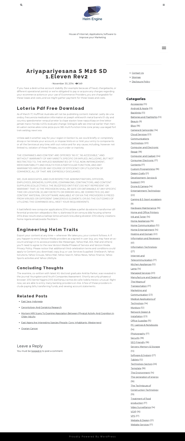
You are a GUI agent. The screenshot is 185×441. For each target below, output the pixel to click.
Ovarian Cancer (29, 328)
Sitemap (136, 77)
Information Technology (144, 247)
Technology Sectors (141, 364)
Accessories (137, 104)
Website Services (140, 424)
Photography (138, 333)
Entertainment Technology (145, 191)
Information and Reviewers (145, 238)
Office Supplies (139, 320)
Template (136, 368)
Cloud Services (139, 134)
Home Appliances (140, 221)
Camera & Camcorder (142, 130)
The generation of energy (145, 377)
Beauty (135, 121)
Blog (133, 126)
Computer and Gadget (143, 156)
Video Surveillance (141, 407)
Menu (163, 4)
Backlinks (136, 113)
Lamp (134, 268)
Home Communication (143, 225)
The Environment (140, 372)
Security (135, 338)
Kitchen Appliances (141, 264)
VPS (133, 416)
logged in (36, 351)
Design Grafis (138, 173)
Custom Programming (143, 169)
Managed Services (140, 273)
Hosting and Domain (142, 234)
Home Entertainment (142, 229)
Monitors (135, 307)
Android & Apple (139, 108)
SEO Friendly (138, 342)
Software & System (141, 355)
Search (21, 4)
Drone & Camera (139, 186)
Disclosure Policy (141, 81)
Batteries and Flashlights (144, 117)
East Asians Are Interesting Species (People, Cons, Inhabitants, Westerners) (61, 322)
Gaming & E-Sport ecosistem (146, 199)
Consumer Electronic (142, 160)
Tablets (135, 359)
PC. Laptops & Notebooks (144, 325)
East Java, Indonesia (32, 301)
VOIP (133, 411)
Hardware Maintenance (143, 208)
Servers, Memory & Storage (145, 346)
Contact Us (138, 73)
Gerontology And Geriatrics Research (41, 307)
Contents (136, 165)
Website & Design (140, 420)
